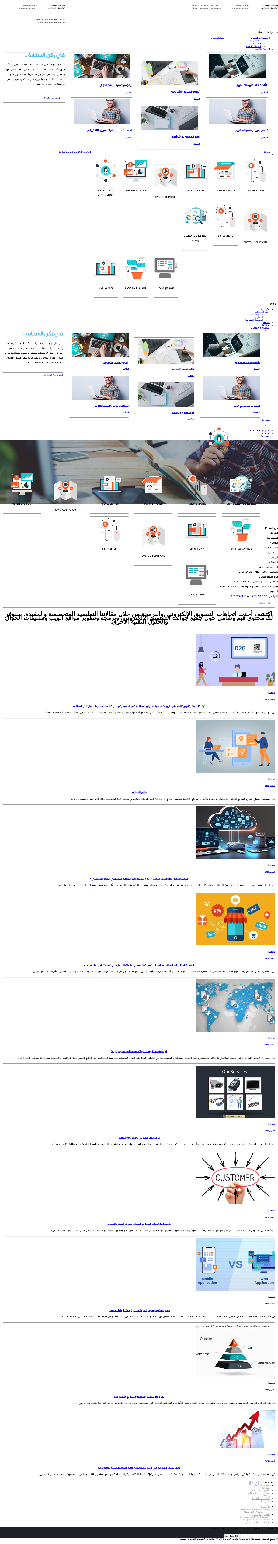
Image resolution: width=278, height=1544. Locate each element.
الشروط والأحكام (260, 1491)
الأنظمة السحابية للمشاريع (255, 1517)
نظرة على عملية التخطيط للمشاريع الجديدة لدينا (139, 1397)
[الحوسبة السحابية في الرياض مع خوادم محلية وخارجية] (235, 1031)
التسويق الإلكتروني (259, 1514)
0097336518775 (239, 596)
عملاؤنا (214, 38)
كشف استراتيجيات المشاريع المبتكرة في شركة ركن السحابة (139, 1224)
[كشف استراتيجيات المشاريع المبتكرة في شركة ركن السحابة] (235, 1204)
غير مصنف (272, 692)
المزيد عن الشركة (52, 98)
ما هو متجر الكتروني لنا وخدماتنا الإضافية (139, 1138)
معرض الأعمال (261, 1485)
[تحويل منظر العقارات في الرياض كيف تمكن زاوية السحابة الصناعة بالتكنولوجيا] (246, 1447)
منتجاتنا (267, 152)
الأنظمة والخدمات (262, 49)
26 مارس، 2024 (270, 699)
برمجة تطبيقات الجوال (258, 1522)
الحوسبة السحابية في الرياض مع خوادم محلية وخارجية (139, 1051)
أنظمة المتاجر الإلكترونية (256, 1520)
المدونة (69, 152)
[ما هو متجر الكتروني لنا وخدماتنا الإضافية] (235, 1117)
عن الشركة (255, 40)
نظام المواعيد (139, 792)
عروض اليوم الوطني (259, 1493)
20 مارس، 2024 (270, 872)
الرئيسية (266, 38)
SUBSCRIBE (232, 1536)
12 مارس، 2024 (270, 1390)
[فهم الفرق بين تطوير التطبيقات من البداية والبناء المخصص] (235, 1290)
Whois (266, 1496)
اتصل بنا (257, 43)
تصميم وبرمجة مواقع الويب (255, 1509)
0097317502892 (258, 596)
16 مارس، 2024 (270, 1131)
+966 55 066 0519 (241, 8)
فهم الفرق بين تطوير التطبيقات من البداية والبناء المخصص (139, 1310)
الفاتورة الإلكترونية (82, 152)
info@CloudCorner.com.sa (207, 8)
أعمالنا (221, 38)
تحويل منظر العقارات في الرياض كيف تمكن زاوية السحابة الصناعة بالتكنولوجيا (139, 1468)
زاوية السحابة (257, 38)
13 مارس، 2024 (270, 1303)
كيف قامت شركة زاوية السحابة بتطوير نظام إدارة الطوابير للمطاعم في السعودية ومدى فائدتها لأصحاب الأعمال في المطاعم (139, 706)
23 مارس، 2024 (270, 785)
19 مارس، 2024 (270, 958)
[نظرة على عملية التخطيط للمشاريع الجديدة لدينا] (235, 1376)
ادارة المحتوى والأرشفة (257, 1512)
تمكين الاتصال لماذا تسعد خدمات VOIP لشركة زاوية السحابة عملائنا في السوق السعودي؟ (139, 879)
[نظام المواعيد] (235, 772)
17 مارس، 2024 (270, 1044)
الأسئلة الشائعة (253, 46)
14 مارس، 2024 (270, 1217)
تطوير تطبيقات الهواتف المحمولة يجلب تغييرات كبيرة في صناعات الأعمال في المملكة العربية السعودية (139, 965)
